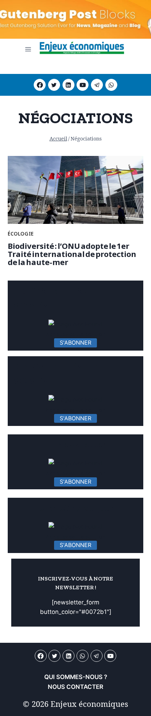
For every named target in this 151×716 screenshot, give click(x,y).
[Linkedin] (68, 85)
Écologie (21, 233)
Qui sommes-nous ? (75, 676)
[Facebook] (40, 85)
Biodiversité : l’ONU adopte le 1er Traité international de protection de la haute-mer (72, 254)
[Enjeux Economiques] (82, 49)
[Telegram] (97, 85)
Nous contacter (75, 686)
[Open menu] (28, 49)
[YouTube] (82, 85)
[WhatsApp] (111, 85)
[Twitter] (54, 85)
